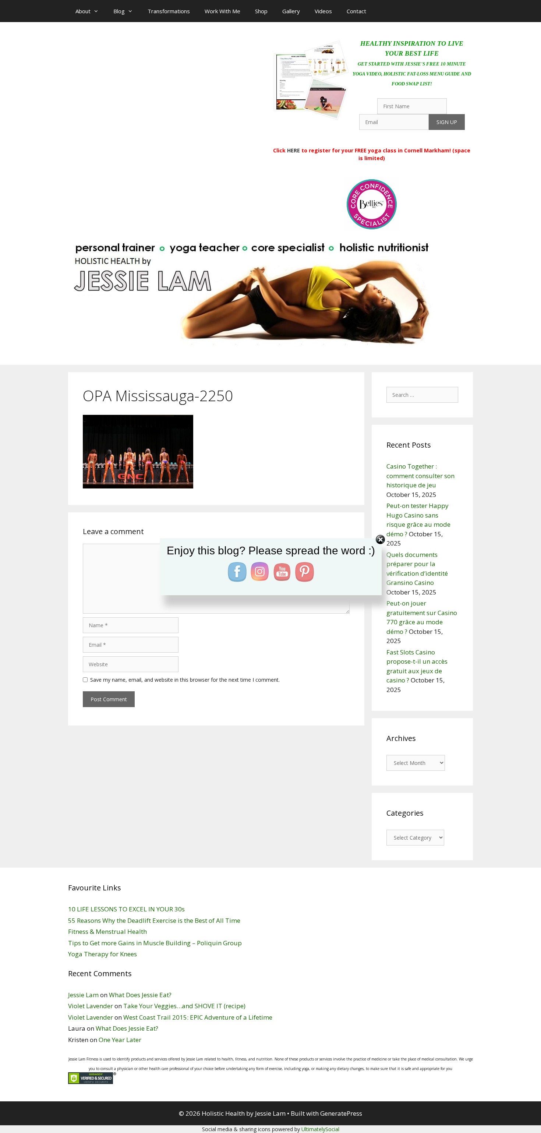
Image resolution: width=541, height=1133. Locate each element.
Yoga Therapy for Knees (102, 954)
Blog (119, 11)
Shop (261, 11)
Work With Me (222, 11)
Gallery (291, 11)
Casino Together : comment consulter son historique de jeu (420, 475)
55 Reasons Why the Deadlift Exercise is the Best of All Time (154, 920)
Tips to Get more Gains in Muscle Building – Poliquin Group (155, 943)
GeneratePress (341, 1113)
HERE (293, 150)
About (83, 11)
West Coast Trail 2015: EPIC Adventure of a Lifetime (197, 1017)
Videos (323, 11)
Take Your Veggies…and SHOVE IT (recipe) (184, 1006)
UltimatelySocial (320, 1129)
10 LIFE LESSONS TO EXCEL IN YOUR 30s (126, 909)
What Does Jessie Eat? (140, 995)
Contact (356, 11)
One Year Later (120, 1039)
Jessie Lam (83, 995)
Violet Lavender (90, 1006)
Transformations (169, 11)
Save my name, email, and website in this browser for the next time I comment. (185, 679)
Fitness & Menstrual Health (107, 931)
